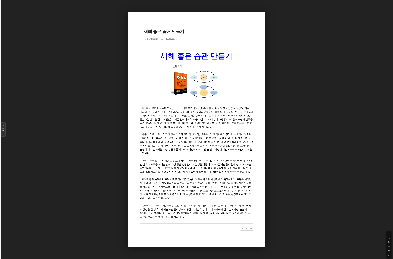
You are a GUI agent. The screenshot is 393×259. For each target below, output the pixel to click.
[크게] (389, 238)
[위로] (389, 246)
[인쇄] (389, 255)
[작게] (389, 242)
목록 (3, 129)
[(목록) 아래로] (389, 250)
